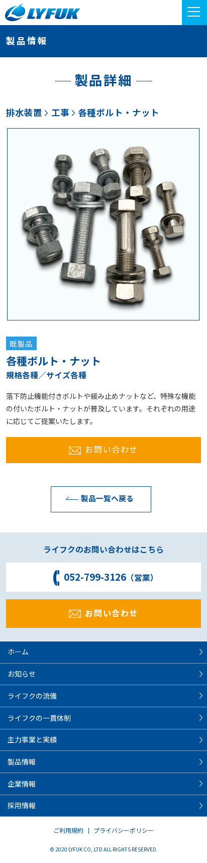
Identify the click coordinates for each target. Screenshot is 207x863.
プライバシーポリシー (123, 830)
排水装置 (24, 112)
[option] (103, 224)
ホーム (18, 651)
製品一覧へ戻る (107, 498)
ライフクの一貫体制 (39, 718)
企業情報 (22, 784)
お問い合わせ (111, 449)
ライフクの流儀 (32, 696)
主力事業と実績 (32, 739)
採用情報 (22, 805)
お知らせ (22, 674)
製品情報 (22, 762)
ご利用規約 (68, 830)
